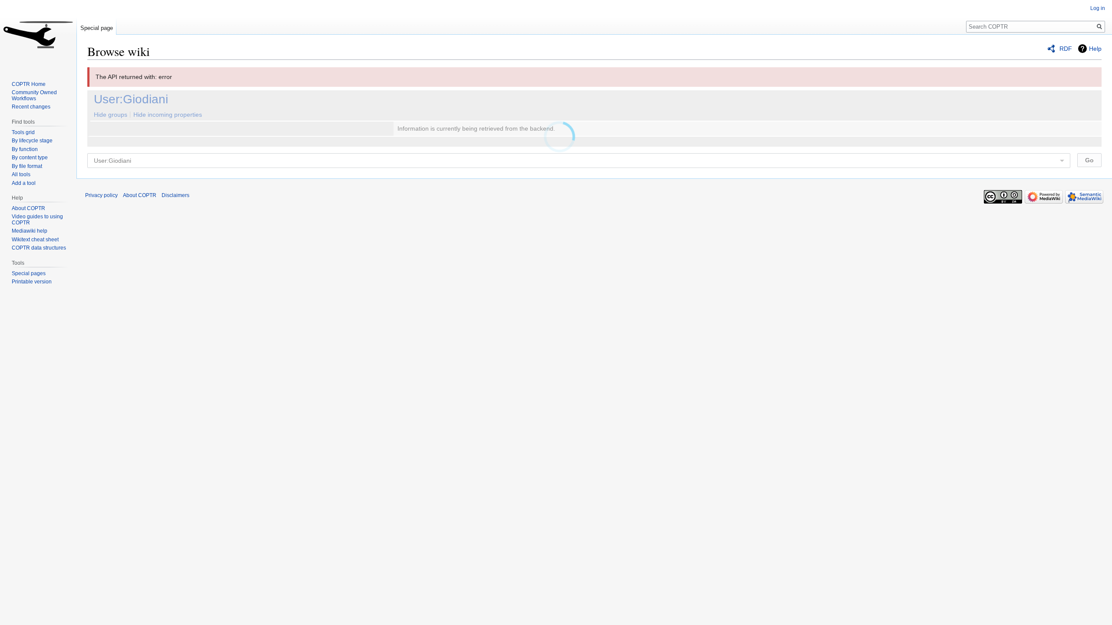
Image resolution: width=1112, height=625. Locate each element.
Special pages (29, 273)
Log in (1097, 8)
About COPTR (28, 208)
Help (1095, 48)
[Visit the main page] (38, 34)
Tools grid (23, 132)
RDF (1065, 48)
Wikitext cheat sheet (35, 240)
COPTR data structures (39, 248)
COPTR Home (29, 84)
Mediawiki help (29, 231)
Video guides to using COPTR (37, 220)
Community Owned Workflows (34, 95)
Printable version (32, 282)
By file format (27, 166)
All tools (21, 174)
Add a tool (24, 183)
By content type (30, 158)
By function (25, 149)
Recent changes (31, 107)
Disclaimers (175, 195)
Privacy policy (101, 195)
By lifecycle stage (32, 141)
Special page (96, 28)
